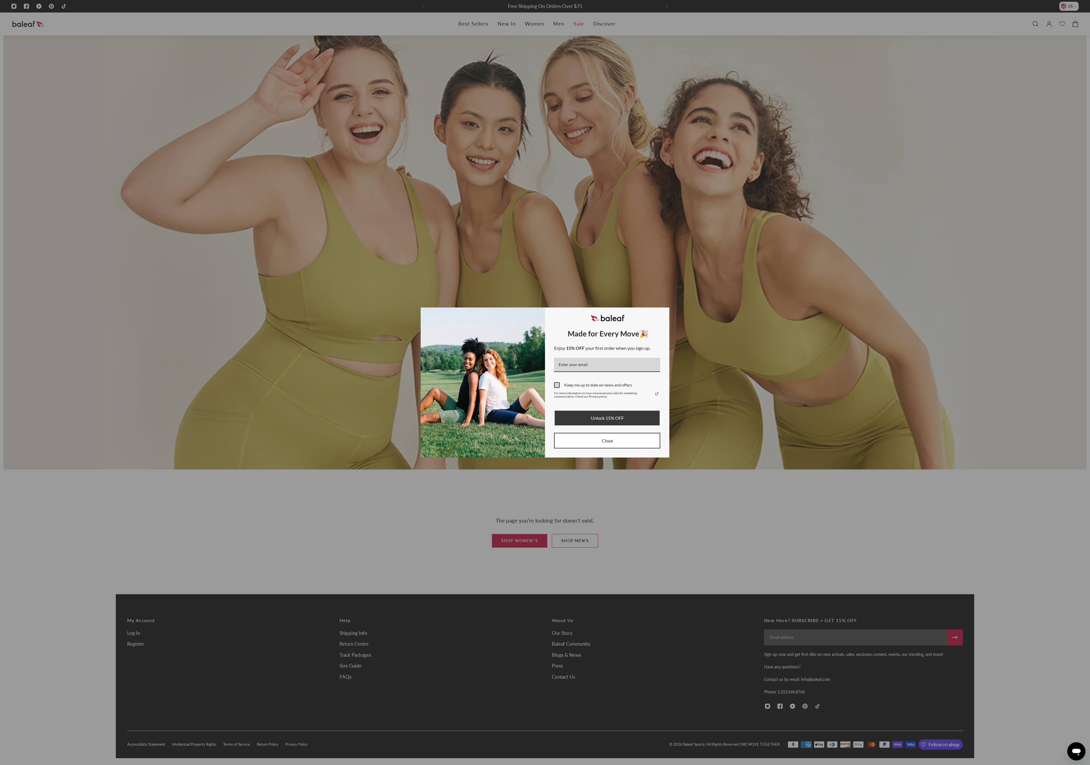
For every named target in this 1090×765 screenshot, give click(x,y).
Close (607, 440)
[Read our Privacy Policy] (656, 393)
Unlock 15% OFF (607, 418)
